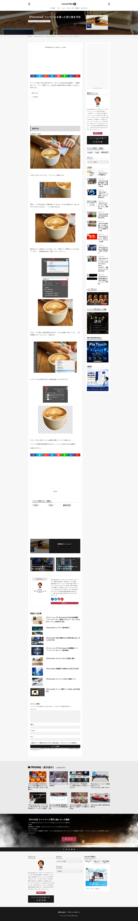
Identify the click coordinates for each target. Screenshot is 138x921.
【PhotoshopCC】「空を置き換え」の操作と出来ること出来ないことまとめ (79, 785)
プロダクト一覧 (70, 8)
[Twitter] (40, 76)
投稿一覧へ (64, 603)
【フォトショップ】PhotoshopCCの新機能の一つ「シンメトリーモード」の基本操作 (62, 649)
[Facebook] (33, 76)
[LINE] (65, 76)
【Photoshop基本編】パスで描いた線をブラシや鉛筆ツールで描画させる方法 (103, 227)
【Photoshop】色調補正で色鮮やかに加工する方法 (62, 668)
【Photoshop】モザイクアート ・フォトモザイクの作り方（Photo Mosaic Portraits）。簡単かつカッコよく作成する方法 (103, 265)
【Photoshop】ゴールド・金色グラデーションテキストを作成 (103, 239)
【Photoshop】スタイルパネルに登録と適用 (60, 658)
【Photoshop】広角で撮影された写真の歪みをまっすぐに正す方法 (63, 639)
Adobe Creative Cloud (39, 36)
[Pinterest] (77, 76)
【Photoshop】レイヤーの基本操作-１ (58, 627)
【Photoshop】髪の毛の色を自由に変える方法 (103, 215)
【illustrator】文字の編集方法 (103, 174)
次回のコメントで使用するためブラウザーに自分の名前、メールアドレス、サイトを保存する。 (54, 742)
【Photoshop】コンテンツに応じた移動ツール (61, 679)
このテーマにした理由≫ (93, 889)
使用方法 (35, 97)
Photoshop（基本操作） (44, 21)
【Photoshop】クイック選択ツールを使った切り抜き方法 (63, 690)
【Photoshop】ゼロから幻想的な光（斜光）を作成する (103, 250)
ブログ (58, 8)
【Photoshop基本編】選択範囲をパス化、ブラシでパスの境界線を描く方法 (58, 806)
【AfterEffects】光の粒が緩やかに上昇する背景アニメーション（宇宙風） (103, 280)
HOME (30, 36)
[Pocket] (58, 76)
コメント (33, 709)
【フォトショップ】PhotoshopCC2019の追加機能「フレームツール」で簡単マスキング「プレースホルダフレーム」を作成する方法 (63, 619)
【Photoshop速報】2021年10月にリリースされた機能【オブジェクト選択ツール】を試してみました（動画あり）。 (38, 786)
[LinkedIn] (71, 76)
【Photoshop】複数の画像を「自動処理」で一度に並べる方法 (103, 183)
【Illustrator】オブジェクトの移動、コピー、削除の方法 (103, 205)
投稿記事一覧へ (97, 133)
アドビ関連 (52, 8)
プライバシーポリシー (73, 912)
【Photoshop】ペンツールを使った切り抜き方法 (68, 36)
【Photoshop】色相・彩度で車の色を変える (100, 806)
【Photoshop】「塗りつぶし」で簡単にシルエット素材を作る (103, 194)
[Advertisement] (55, 58)
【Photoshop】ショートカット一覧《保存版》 (58, 784)
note (63, 8)
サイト (31, 736)
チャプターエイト (73, 915)
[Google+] (46, 76)
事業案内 (77, 8)
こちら (58, 444)
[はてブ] (52, 76)
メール (32, 730)
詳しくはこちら (69, 839)
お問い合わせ (84, 8)
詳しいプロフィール (95, 129)
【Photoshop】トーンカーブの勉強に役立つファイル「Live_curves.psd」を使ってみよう (100, 785)
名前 (32, 724)
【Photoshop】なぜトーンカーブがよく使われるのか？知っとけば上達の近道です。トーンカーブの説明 (38, 806)
